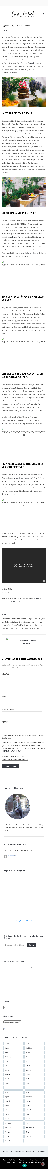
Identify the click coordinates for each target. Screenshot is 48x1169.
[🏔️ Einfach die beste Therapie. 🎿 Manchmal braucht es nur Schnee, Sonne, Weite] (37, 896)
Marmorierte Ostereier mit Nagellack (28, 641)
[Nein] (45, 1163)
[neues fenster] (4, 1029)
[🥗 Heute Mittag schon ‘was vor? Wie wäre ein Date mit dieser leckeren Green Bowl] (23, 910)
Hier (25, 169)
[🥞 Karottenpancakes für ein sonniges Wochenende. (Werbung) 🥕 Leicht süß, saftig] (10, 896)
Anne (4, 614)
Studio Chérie (22, 66)
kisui (3, 317)
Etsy (39, 40)
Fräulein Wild (35, 121)
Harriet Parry (16, 237)
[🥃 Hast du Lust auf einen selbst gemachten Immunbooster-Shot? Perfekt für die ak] (37, 910)
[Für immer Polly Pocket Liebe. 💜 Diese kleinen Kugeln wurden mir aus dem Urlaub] (23, 882)
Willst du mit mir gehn (18, 602)
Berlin (6, 31)
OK (25, 1166)
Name (4, 697)
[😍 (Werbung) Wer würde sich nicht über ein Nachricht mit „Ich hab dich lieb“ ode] (37, 882)
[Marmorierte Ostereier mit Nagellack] (12, 641)
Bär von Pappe (28, 410)
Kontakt (41, 1152)
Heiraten (12, 31)
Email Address (8, 709)
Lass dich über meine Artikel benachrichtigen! (20, 968)
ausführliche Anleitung (30, 253)
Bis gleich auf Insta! (24, 921)
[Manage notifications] (43, 1164)
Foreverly (19, 43)
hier (41, 628)
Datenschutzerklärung (25, 1152)
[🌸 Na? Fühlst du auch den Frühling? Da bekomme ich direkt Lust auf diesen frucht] (23, 896)
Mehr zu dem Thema (11, 751)
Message (5, 674)
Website (5, 722)
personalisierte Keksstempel (23, 478)
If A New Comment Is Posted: (13, 756)
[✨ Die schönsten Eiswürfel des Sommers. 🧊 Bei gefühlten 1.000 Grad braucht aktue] (10, 882)
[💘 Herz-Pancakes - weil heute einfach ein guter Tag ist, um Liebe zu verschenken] (10, 910)
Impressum (7, 1152)
